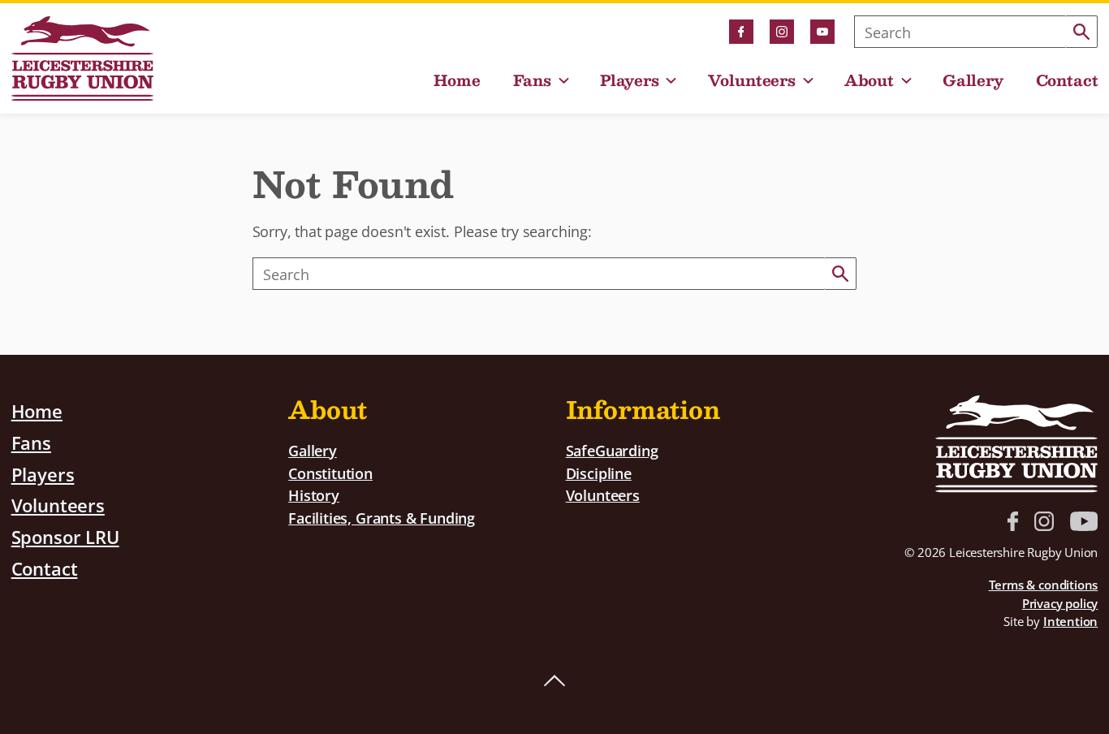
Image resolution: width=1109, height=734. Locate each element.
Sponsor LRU (65, 537)
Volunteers (752, 80)
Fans (532, 80)
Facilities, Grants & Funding (381, 517)
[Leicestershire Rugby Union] (82, 58)
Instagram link (782, 31)
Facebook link (741, 31)
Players (629, 80)
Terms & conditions (1043, 584)
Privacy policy (1060, 603)
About (869, 80)
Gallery (973, 80)
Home (457, 80)
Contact (1067, 80)
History (313, 495)
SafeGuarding (612, 450)
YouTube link (822, 31)
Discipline (599, 473)
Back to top (554, 681)
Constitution (330, 473)
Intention (1070, 621)
